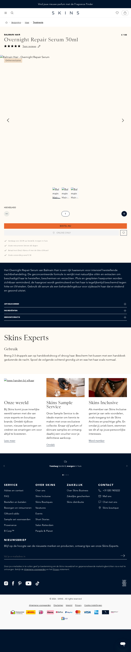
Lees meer (9, 440)
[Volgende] (123, 120)
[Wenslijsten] (117, 13)
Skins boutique (111, 507)
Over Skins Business (77, 490)
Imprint (69, 605)
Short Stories (42, 519)
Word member (97, 440)
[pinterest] (19, 583)
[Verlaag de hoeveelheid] (6, 213)
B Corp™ (9, 530)
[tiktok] (37, 583)
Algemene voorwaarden (35, 569)
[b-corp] (124, 583)
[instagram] (6, 583)
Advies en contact (13, 490)
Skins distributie (75, 501)
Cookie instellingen (93, 605)
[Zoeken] (12, 13)
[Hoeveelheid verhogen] (124, 213)
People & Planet (44, 530)
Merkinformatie (12, 317)
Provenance (10, 525)
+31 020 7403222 (111, 490)
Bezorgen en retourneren (18, 507)
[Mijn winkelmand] (125, 13)
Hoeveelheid (10, 207)
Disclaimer (58, 605)
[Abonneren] (123, 555)
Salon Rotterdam (44, 525)
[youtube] (29, 583)
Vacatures (40, 507)
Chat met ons (110, 501)
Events (38, 513)
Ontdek (50, 444)
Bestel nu (65, 226)
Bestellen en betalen (15, 501)
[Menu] (5, 13)
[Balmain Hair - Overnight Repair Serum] (65, 120)
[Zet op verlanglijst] (123, 233)
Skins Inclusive (43, 496)
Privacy (56, 569)
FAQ (6, 496)
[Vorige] (8, 120)
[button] (4, 466)
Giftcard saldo (11, 513)
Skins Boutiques (44, 501)
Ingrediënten (10, 310)
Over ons (40, 490)
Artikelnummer (11, 304)
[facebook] (13, 583)
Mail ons (107, 496)
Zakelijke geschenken (78, 496)
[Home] (6, 22)
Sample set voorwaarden (17, 519)
